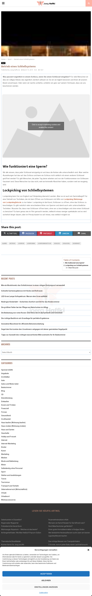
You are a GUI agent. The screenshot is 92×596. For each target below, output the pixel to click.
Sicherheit (76, 243)
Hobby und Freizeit (8, 437)
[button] (88, 550)
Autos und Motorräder (10, 384)
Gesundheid (6, 416)
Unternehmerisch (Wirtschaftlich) (14, 489)
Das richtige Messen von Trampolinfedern (64, 541)
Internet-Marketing (8, 444)
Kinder (3, 447)
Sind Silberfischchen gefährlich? (60, 526)
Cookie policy (43, 592)
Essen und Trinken (8, 405)
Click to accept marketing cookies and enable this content (46, 126)
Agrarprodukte (7, 370)
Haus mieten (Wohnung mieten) (13, 426)
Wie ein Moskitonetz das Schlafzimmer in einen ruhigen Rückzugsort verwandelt (33, 285)
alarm (4, 243)
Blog (3, 391)
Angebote (5, 373)
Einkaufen (5, 401)
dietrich (12, 243)
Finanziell (5, 408)
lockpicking (31, 243)
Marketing (5, 454)
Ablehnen (46, 580)
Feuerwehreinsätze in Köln (58, 520)
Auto (3, 380)
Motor (3, 465)
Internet (4, 440)
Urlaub (3, 493)
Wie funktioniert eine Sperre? (74, 263)
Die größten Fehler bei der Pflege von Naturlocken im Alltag (24, 307)
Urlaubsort (5, 496)
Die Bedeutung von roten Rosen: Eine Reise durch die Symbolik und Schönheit (31, 313)
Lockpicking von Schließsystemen (76, 265)
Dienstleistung (6, 398)
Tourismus (5, 482)
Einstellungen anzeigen (46, 587)
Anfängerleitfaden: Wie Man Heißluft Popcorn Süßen (21, 533)
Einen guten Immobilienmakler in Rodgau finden (66, 529)
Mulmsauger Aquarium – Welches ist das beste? (19, 529)
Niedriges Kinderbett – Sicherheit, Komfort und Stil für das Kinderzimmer (30, 302)
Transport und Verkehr (10, 486)
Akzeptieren (46, 574)
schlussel (66, 243)
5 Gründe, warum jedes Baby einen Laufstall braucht (68, 545)
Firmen (4, 412)
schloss (57, 243)
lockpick (21, 243)
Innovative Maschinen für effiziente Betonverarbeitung (22, 324)
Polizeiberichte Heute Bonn (11, 526)
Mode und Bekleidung (9, 461)
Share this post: (73, 268)
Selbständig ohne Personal (12, 468)
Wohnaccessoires (8, 500)
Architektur (5, 377)
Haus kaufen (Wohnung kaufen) (13, 422)
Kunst (3, 451)
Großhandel (6, 419)
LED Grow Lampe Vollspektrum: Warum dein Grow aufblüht (24, 296)
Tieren (3, 479)
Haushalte (5, 433)
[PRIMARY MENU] (3, 3)
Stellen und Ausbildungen (11, 475)
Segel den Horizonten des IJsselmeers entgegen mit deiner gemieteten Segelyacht (34, 329)
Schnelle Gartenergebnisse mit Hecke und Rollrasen (22, 291)
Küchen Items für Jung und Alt (12, 545)
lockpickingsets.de (44, 243)
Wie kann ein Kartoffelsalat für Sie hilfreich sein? (66, 523)
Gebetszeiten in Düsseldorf (11, 520)
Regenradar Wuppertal (9, 523)
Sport (3, 63)
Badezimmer (6, 387)
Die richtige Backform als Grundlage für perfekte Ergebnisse (25, 318)
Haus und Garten (7, 430)
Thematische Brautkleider (11, 541)
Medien (4, 458)
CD (2, 394)
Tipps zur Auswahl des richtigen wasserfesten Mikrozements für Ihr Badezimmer (33, 335)
